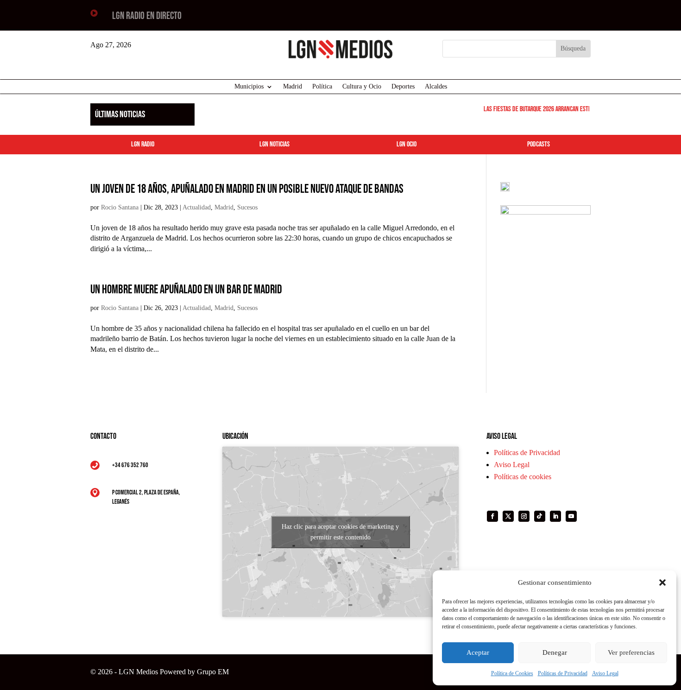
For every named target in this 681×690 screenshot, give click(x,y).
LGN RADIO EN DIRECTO (147, 16)
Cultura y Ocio (361, 86)
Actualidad (197, 207)
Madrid (292, 86)
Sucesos (247, 207)
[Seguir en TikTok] (540, 516)
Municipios (249, 86)
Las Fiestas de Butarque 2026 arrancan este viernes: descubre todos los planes (577, 109)
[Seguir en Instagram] (524, 516)
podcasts (538, 144)
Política (322, 86)
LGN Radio (142, 144)
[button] (662, 582)
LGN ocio (406, 144)
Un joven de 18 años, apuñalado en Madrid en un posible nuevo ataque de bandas (247, 189)
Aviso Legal (605, 673)
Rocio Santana (120, 207)
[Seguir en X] (508, 516)
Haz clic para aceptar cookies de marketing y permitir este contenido (340, 532)
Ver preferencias (631, 652)
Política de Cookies (512, 673)
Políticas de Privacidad (562, 673)
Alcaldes (436, 86)
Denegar (554, 652)
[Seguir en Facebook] (492, 516)
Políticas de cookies (522, 477)
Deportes (403, 86)
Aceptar (478, 652)
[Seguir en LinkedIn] (555, 516)
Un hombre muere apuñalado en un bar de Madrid (186, 290)
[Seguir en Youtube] (571, 516)
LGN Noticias (274, 144)
